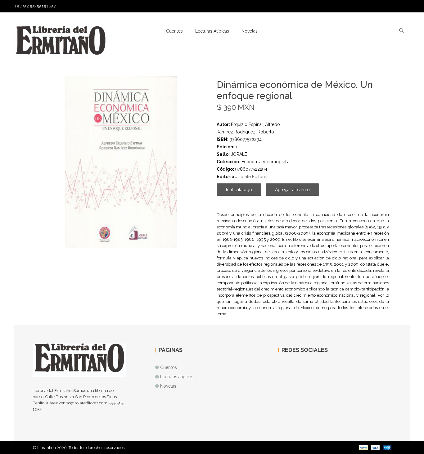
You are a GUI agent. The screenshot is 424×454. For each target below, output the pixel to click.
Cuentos (174, 31)
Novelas (249, 31)
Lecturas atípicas (212, 31)
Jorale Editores (253, 176)
